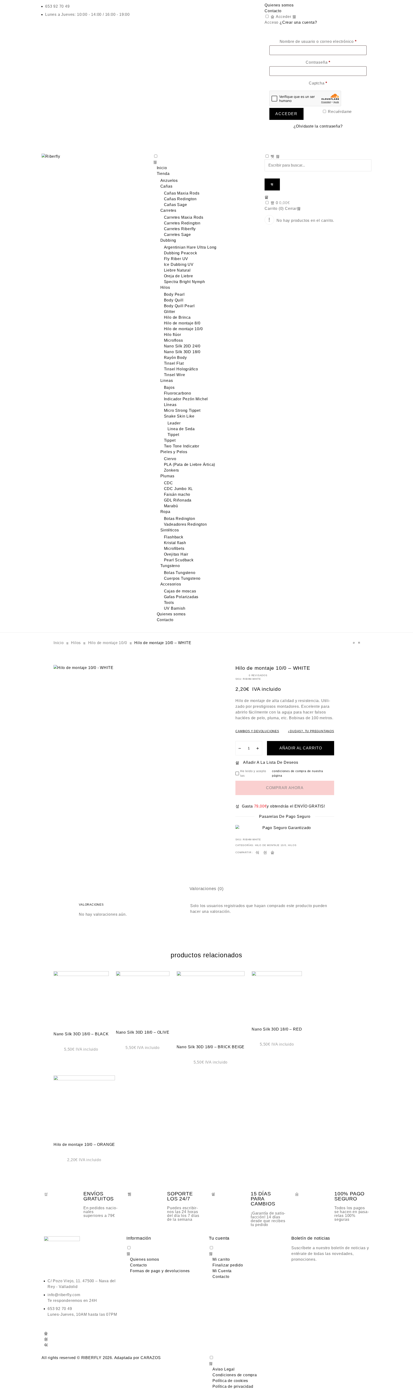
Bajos (169, 387)
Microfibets (174, 548)
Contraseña (318, 62)
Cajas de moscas (180, 591)
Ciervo (170, 459)
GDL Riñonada (178, 500)
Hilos (165, 287)
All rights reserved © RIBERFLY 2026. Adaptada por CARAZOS (101, 1358)
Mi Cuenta (222, 1271)
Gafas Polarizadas (181, 597)
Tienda (163, 174)
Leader (174, 423)
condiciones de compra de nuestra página (297, 773)
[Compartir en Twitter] (265, 852)
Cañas (166, 186)
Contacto (273, 11)
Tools (169, 603)
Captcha (318, 83)
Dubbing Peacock (180, 253)
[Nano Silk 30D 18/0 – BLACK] (81, 998)
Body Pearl (174, 294)
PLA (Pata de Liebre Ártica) (189, 465)
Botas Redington (179, 519)
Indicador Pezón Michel (186, 399)
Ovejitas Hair (176, 554)
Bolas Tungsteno (180, 573)
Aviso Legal (223, 1369)
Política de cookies (230, 1381)
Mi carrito (221, 1259)
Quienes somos (279, 5)
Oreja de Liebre (178, 276)
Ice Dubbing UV (179, 264)
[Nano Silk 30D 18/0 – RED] (277, 996)
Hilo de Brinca (177, 317)
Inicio (162, 168)
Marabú (171, 506)
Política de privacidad (232, 1386)
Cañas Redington (180, 199)
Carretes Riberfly (180, 229)
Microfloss (173, 340)
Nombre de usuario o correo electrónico (318, 41)
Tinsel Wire (174, 375)
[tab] (206, 888)
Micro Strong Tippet (182, 410)
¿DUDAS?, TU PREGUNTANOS (311, 731)
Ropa (165, 512)
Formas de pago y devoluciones (160, 1271)
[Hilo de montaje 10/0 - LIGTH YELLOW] (354, 643)
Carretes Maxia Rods (183, 217)
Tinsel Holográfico (181, 369)
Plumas (167, 476)
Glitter (169, 312)
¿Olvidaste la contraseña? (318, 126)
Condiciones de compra (234, 1375)
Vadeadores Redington (185, 524)
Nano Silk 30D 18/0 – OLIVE (142, 1032)
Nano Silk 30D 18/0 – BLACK (81, 1034)
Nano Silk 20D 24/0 (182, 346)
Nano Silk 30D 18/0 (182, 352)
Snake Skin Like (179, 416)
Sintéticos (169, 530)
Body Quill (174, 300)
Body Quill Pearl (179, 306)
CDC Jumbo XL (178, 489)
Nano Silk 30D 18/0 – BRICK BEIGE (211, 1047)
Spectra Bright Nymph (184, 282)
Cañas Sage (175, 205)
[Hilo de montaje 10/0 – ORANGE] (84, 1106)
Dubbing (168, 240)
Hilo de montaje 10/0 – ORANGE (84, 1145)
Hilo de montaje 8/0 (182, 323)
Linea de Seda (181, 429)
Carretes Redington (182, 223)
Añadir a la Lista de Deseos (270, 762)
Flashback (173, 537)
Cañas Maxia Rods (182, 193)
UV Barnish (174, 608)
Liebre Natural (177, 270)
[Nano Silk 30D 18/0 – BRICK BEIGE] (211, 1005)
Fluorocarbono (177, 393)
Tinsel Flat (174, 363)
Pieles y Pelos (173, 452)
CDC (168, 483)
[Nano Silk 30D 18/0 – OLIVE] (142, 998)
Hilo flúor (172, 335)
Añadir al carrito (300, 748)
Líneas (170, 405)
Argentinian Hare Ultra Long (190, 247)
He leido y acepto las (281, 773)
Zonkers (171, 470)
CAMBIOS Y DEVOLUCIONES (257, 731)
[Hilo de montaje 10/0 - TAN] (359, 643)
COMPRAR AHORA (285, 788)
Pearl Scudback (179, 560)
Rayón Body (175, 358)
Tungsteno (170, 566)
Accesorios (170, 584)
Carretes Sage (177, 235)
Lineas (166, 381)
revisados (258, 675)
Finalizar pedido (227, 1265)
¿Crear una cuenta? (298, 22)
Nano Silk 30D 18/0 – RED (277, 1029)
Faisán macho (177, 494)
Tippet (173, 435)
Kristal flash (175, 543)
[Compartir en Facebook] (257, 852)
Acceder (283, 17)
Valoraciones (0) (207, 888)
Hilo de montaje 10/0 (183, 329)
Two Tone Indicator (181, 446)
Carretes (168, 210)
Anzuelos (169, 180)
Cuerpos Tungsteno (182, 578)
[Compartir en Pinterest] (273, 852)
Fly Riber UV (176, 259)
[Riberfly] (95, 156)
